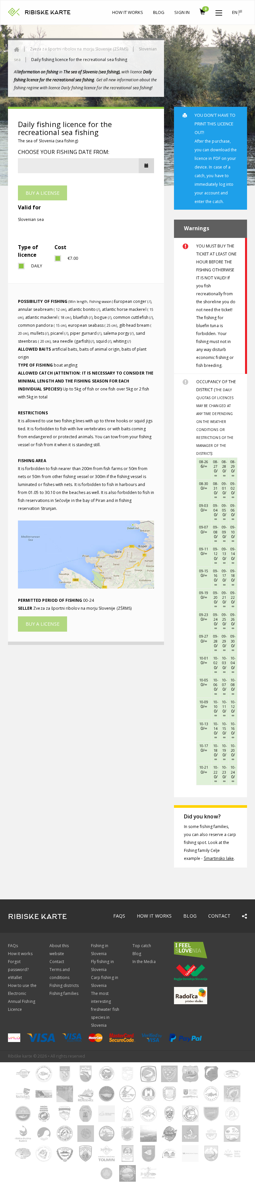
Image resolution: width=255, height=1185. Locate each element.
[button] (219, 11)
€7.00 (73, 258)
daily (36, 266)
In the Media (144, 961)
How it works (127, 12)
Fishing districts (64, 985)
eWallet (15, 977)
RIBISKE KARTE (48, 12)
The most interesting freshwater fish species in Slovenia (105, 1009)
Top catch (141, 945)
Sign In (181, 12)
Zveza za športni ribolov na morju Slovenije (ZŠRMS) (79, 49)
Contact (219, 916)
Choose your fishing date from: (64, 152)
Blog (158, 12)
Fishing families (63, 993)
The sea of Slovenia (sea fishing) (48, 141)
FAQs (119, 916)
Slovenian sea (31, 219)
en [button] (235, 12)
